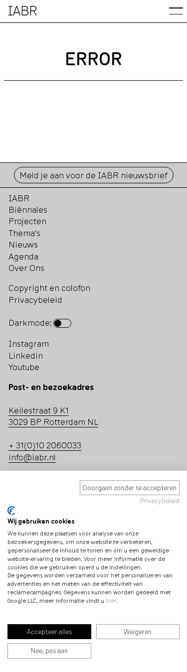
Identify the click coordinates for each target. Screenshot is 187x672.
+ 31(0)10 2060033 (44, 445)
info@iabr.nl (32, 457)
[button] (176, 11)
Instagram (28, 343)
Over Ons (26, 268)
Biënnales (27, 209)
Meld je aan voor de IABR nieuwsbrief (93, 175)
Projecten (27, 221)
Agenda (23, 256)
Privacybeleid (160, 500)
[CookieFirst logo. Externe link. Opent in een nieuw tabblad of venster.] (11, 510)
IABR (18, 198)
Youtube (23, 367)
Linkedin (25, 355)
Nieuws (23, 244)
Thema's (24, 233)
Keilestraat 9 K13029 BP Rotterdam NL (53, 416)
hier (111, 600)
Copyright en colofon (49, 287)
